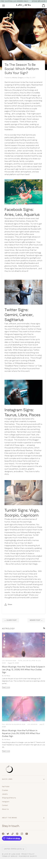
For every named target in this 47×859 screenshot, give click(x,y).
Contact (5, 805)
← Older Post (10, 620)
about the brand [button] (9, 818)
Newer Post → (36, 620)
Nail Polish (5, 786)
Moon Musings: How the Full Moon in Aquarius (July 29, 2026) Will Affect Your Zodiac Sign (21, 733)
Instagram (5, 802)
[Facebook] (3, 834)
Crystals (5, 790)
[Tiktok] (13, 834)
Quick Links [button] (7, 779)
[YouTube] (27, 834)
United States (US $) (13, 849)
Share (10, 604)
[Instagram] (22, 834)
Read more (6, 687)
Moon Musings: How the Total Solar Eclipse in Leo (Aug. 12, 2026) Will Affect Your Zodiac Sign (23, 669)
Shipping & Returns (9, 798)
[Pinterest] (17, 834)
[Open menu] (6, 5)
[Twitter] (8, 834)
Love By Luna (9, 854)
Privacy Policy (27, 854)
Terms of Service (10, 856)
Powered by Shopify (28, 856)
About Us (5, 809)
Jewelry (5, 794)
